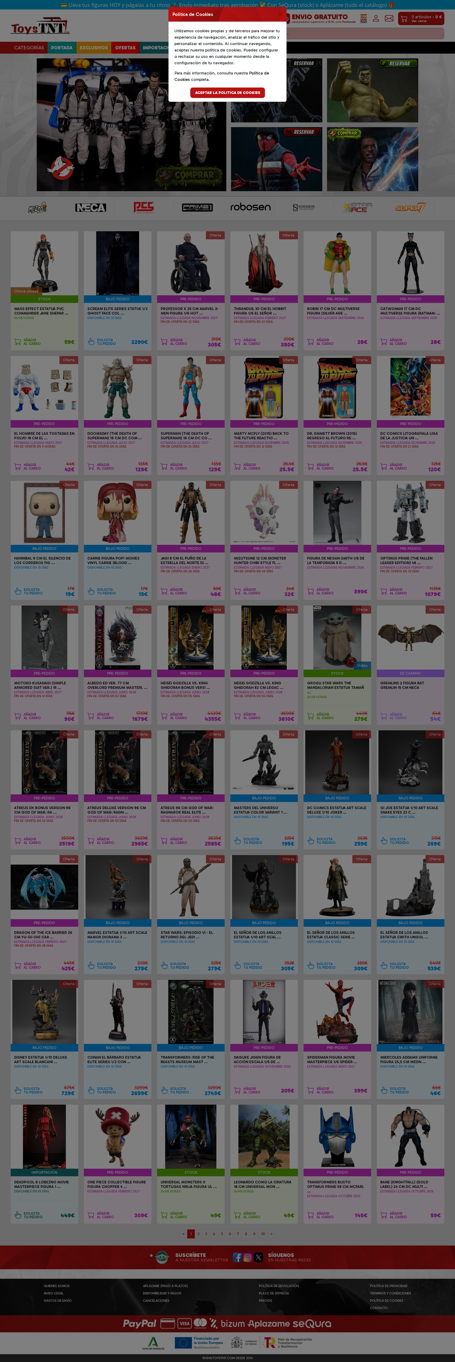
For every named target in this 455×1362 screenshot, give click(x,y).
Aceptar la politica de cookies (227, 92)
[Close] (281, 14)
